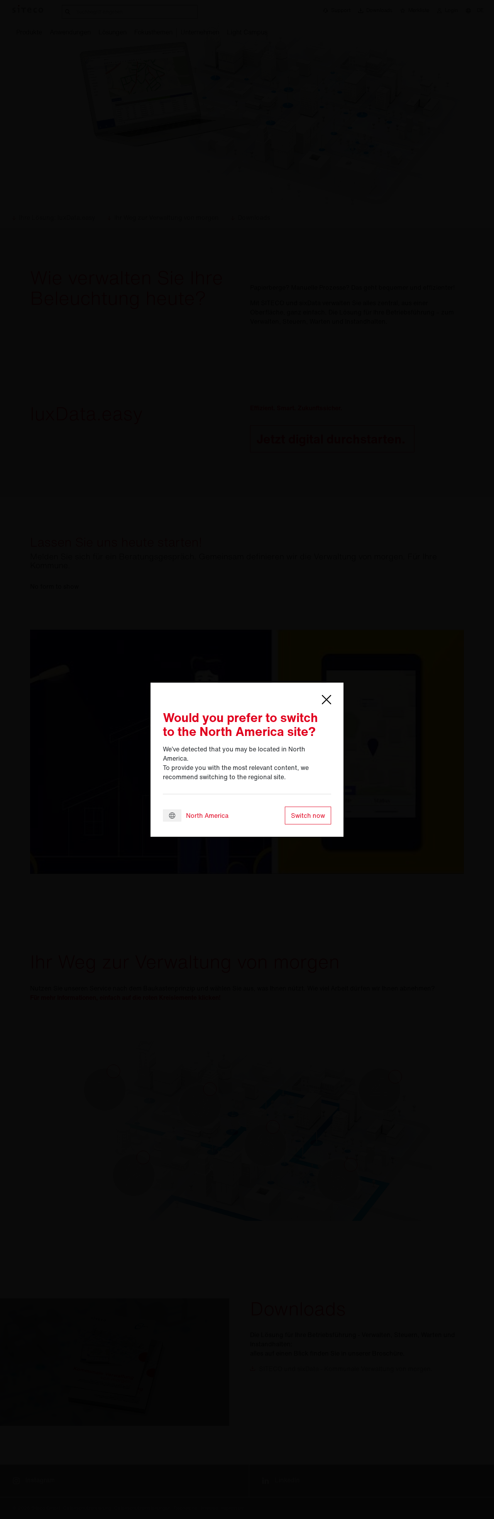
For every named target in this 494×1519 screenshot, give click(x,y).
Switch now (308, 815)
